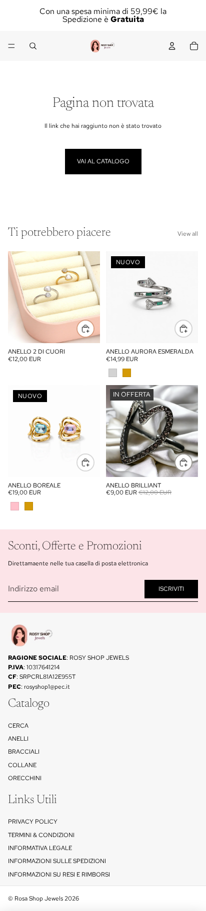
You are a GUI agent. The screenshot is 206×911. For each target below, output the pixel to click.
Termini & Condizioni (41, 835)
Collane (22, 765)
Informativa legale (40, 848)
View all (188, 234)
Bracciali (24, 752)
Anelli (18, 739)
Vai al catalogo (103, 161)
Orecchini (25, 778)
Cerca (18, 725)
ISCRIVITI (171, 589)
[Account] (172, 46)
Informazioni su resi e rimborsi (59, 875)
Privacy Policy (33, 822)
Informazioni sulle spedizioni (57, 861)
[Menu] (11, 45)
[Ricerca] (33, 46)
